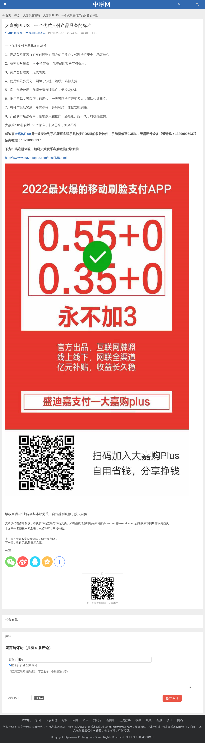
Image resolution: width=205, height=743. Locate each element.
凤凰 (149, 720)
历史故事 (125, 720)
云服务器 (51, 720)
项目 (38, 720)
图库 (85, 720)
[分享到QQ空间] (47, 561)
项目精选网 (15, 33)
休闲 (75, 720)
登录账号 (31, 665)
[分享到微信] (10, 561)
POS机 (26, 720)
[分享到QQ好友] (34, 561)
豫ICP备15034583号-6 (140, 737)
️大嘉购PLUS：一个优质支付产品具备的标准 (70, 15)
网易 (180, 720)
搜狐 (138, 720)
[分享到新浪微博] (22, 561)
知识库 (97, 720)
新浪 (159, 720)
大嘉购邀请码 (31, 15)
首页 (8, 15)
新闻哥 (110, 720)
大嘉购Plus (23, 134)
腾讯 (169, 720)
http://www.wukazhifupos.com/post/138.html (36, 158)
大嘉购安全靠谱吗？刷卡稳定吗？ (31, 539)
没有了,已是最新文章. (24, 542)
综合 (17, 15)
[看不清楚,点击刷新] (39, 698)
